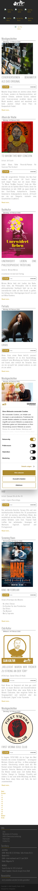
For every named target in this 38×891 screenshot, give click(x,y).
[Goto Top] (36, 886)
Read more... (6, 110)
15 (2, 803)
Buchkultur (6, 209)
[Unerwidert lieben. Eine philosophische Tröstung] (17, 236)
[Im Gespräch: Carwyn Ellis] (17, 398)
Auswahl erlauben (19, 479)
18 (2, 810)
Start (2, 791)
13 (2, 799)
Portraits (5, 306)
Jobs (4, 831)
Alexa (14, 871)
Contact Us (6, 841)
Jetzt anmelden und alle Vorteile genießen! (16, 880)
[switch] (33, 445)
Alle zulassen (19, 473)
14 (2, 801)
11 (2, 795)
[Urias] (17, 326)
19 (2, 812)
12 (2, 797)
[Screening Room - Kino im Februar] (17, 564)
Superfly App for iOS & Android (12, 868)
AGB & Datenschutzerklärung (12, 836)
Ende (2, 818)
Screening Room (8, 538)
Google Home (22, 871)
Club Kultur (6, 628)
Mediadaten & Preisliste (10, 834)
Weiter (3, 816)
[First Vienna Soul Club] (17, 728)
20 (2, 814)
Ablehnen (19, 485)
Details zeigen (26, 466)
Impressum (6, 838)
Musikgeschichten (9, 38)
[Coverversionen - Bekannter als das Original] (17, 58)
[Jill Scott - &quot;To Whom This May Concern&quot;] (17, 137)
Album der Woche (9, 117)
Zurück (3, 793)
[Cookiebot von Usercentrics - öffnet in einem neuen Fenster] (27, 404)
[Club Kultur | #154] (17, 648)
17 (2, 808)
